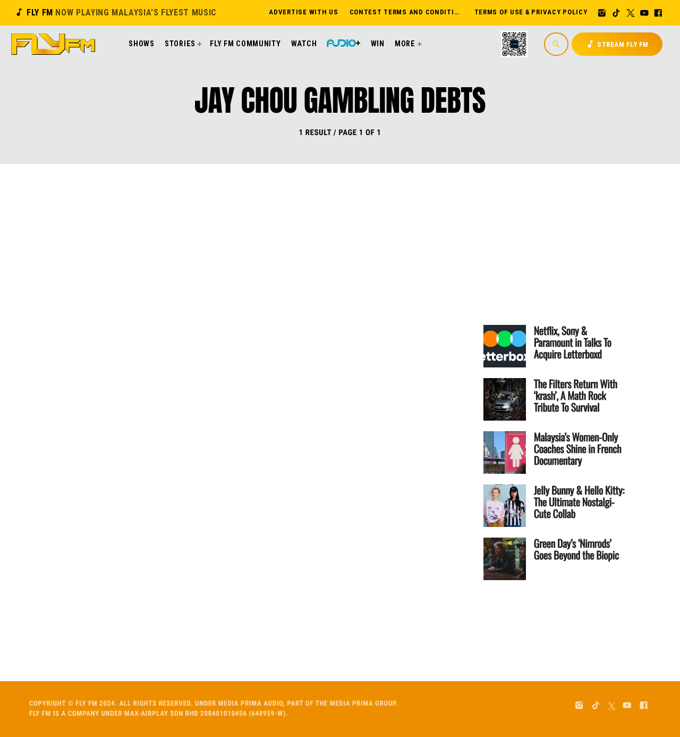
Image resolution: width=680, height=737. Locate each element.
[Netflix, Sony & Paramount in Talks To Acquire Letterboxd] (504, 346)
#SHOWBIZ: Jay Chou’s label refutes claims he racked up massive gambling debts (300, 303)
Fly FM (115, 12)
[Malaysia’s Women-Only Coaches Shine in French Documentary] (504, 452)
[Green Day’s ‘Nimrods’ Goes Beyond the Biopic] (504, 559)
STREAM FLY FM (617, 44)
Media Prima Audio (250, 704)
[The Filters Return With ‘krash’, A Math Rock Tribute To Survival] (504, 399)
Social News (221, 261)
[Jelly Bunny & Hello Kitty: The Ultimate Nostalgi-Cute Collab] (504, 505)
